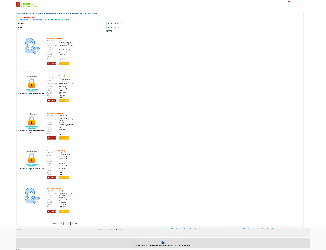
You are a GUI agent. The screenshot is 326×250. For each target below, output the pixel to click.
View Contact (51, 63)
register (31, 93)
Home (100, 229)
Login (105, 229)
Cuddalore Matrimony (25, 19)
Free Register (112, 229)
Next (76, 223)
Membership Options (182, 229)
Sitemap (233, 229)
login (25, 93)
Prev (54, 223)
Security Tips (271, 229)
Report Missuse (194, 229)
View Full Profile (64, 63)
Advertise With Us (170, 229)
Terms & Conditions (250, 229)
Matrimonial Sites (38, 19)
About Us (240, 229)
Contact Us (120, 229)
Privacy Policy (261, 229)
